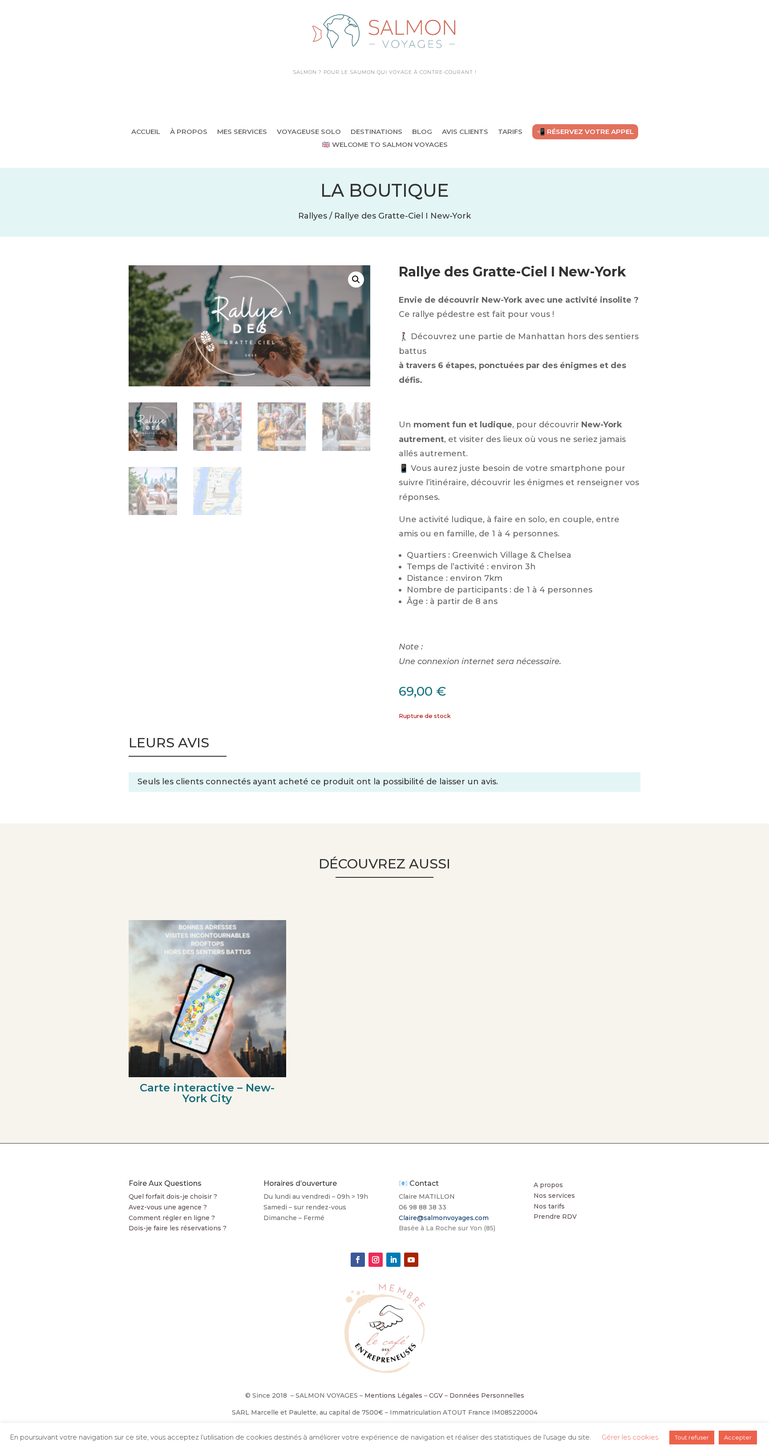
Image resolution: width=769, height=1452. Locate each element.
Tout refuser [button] (692, 1437)
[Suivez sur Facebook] (358, 1260)
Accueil (145, 131)
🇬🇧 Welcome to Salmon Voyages (385, 145)
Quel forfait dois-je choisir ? (173, 1196)
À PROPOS (188, 131)
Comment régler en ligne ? (172, 1218)
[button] (356, 280)
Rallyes (312, 216)
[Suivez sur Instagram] (375, 1260)
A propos (548, 1185)
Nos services (554, 1196)
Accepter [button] (738, 1437)
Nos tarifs (549, 1206)
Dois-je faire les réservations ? (178, 1228)
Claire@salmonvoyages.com (444, 1218)
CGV (436, 1395)
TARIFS (510, 131)
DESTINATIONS (376, 131)
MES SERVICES (242, 131)
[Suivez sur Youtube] (411, 1260)
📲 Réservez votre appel (585, 131)
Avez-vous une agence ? (168, 1207)
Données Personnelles (486, 1395)
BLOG (422, 131)
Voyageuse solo (309, 131)
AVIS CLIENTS (465, 131)
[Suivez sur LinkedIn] (393, 1260)
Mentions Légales (393, 1395)
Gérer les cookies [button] (630, 1437)
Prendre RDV (555, 1217)
